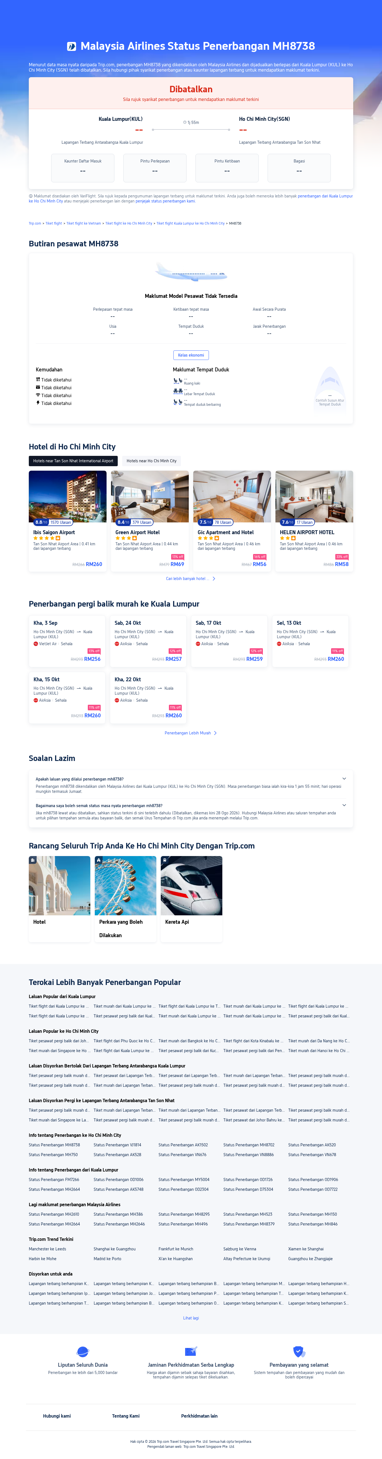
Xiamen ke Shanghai (306, 1249)
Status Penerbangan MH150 (312, 1214)
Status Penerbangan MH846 (313, 1224)
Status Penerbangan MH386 (118, 1214)
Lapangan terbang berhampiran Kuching (320, 1293)
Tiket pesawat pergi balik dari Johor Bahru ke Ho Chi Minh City (61, 1041)
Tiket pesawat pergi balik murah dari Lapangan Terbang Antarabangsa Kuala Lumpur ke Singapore (320, 1085)
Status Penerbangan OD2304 (184, 1189)
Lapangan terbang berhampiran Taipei (61, 1303)
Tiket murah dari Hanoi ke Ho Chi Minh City (320, 1050)
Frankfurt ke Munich (176, 1249)
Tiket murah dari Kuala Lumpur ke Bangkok (255, 1016)
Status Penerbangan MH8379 (249, 1224)
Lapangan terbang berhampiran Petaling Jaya (191, 1293)
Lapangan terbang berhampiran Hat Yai (320, 1283)
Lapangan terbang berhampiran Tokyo (255, 1293)
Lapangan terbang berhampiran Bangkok (191, 1283)
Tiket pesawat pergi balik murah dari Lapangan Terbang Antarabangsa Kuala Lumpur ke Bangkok (61, 1085)
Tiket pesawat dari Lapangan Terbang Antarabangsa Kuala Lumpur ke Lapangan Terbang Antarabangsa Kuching (191, 1075)
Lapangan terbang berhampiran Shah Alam (320, 1303)
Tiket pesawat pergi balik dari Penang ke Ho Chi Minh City (255, 1050)
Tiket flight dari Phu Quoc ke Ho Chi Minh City (126, 1041)
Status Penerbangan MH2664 (54, 1189)
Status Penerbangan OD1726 (248, 1179)
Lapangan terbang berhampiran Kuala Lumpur (61, 1283)
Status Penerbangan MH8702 (248, 1145)
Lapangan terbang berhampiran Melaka (255, 1283)
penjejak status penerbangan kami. (166, 201)
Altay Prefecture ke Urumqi (246, 1259)
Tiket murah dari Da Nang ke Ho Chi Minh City (320, 1041)
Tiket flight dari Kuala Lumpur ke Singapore (61, 1016)
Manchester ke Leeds (47, 1249)
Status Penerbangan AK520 (312, 1145)
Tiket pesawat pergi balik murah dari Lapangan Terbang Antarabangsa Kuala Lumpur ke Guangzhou (255, 1085)
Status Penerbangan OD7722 (313, 1189)
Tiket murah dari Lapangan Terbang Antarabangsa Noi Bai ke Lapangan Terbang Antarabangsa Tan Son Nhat (126, 1110)
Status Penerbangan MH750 (53, 1154)
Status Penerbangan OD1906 (313, 1179)
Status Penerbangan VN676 (182, 1154)
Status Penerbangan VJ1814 (117, 1145)
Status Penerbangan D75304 (248, 1189)
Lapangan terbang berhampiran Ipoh (60, 1293)
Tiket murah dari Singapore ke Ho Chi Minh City (61, 1050)
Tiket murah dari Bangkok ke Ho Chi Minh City (191, 1041)
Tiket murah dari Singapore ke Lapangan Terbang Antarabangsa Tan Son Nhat (61, 1120)
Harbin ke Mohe (42, 1259)
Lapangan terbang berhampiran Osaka (191, 1303)
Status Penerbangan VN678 (312, 1154)
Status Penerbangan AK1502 (183, 1145)
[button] (335, 9)
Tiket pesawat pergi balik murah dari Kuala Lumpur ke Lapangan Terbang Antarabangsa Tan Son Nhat (191, 1120)
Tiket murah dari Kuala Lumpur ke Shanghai (255, 1006)
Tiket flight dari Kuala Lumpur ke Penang (320, 1006)
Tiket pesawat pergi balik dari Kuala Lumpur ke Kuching (320, 1016)
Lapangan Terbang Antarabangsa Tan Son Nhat (279, 142)
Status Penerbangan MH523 (247, 1214)
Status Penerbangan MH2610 (54, 1214)
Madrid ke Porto (107, 1259)
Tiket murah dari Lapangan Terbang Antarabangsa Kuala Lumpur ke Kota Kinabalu (126, 1085)
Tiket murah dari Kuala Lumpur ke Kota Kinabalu (126, 1006)
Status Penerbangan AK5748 (118, 1189)
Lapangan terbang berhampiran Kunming (255, 1303)
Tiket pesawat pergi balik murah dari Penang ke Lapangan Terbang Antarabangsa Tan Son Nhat (320, 1120)
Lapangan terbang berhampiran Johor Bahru (126, 1293)
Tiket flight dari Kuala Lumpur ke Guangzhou (61, 1006)
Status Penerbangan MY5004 (184, 1179)
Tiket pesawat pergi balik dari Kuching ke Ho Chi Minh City (191, 1050)
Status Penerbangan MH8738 (54, 1145)
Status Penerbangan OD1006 (118, 1179)
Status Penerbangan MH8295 (184, 1214)
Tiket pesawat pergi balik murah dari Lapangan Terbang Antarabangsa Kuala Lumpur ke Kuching (191, 1085)
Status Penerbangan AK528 (117, 1154)
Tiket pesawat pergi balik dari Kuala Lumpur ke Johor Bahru (126, 1016)
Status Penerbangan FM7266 (54, 1179)
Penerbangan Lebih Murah (188, 733)
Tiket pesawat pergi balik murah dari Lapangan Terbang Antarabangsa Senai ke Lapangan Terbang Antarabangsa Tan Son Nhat (320, 1110)
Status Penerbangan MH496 (183, 1224)
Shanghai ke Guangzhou (115, 1249)
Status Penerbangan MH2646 (119, 1224)
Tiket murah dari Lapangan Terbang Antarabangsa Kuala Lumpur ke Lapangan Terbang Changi (255, 1075)
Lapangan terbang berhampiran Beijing (126, 1303)
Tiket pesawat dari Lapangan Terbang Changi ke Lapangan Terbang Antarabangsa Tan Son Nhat (255, 1110)
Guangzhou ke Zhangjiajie (310, 1259)
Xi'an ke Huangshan (176, 1259)
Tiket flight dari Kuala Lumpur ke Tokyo (191, 1006)
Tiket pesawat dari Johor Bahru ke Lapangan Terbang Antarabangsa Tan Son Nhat (255, 1120)
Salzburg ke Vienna (239, 1249)
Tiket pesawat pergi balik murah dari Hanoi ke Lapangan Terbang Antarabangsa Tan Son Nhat (126, 1120)
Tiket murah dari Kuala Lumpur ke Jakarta (191, 1016)
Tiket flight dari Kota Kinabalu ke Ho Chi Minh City (255, 1041)
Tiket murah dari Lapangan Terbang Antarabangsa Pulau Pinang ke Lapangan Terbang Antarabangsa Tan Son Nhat (191, 1110)
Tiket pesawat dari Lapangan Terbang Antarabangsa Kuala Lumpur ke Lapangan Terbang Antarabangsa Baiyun (126, 1075)
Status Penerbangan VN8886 (248, 1154)
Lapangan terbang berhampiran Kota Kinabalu (126, 1283)
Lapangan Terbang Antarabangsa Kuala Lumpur (102, 142)
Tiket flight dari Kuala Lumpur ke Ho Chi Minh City (126, 1050)
